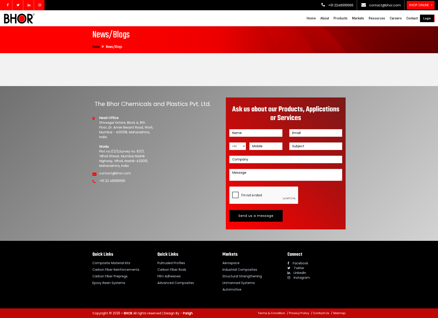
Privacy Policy (299, 313)
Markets (358, 18)
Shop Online (419, 5)
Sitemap (339, 313)
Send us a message (256, 215)
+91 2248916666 (340, 5)
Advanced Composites (175, 283)
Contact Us (321, 313)
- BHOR (126, 313)
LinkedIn (300, 273)
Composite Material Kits (111, 263)
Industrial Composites (239, 269)
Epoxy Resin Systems (108, 283)
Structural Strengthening (242, 276)
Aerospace (231, 263)
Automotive (231, 289)
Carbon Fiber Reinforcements (115, 269)
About (324, 18)
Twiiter (299, 268)
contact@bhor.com (384, 5)
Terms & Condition (271, 313)
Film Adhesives (169, 276)
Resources (377, 18)
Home (311, 18)
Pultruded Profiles (171, 263)
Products (340, 18)
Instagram (302, 277)
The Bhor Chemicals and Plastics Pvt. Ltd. (153, 104)
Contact (412, 18)
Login (427, 18)
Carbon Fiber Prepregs (110, 276)
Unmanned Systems (238, 283)
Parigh (188, 313)
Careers (396, 18)
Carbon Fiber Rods (171, 269)
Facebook (300, 263)
